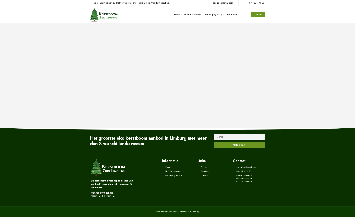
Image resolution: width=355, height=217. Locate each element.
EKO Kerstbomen (192, 14)
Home (177, 14)
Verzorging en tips (214, 14)
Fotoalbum (232, 14)
